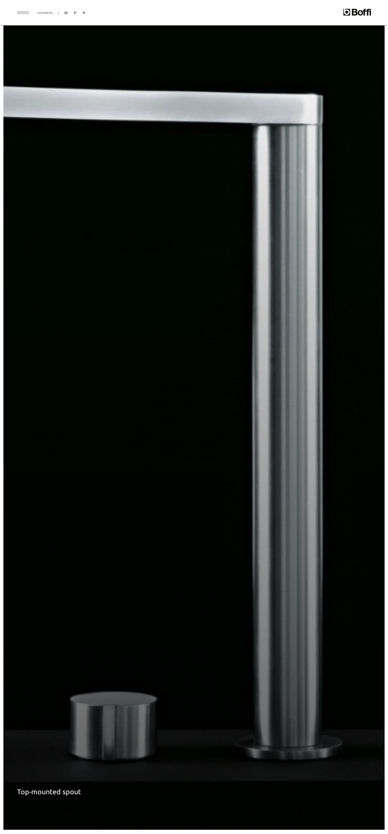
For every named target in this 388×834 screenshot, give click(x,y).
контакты (45, 12)
